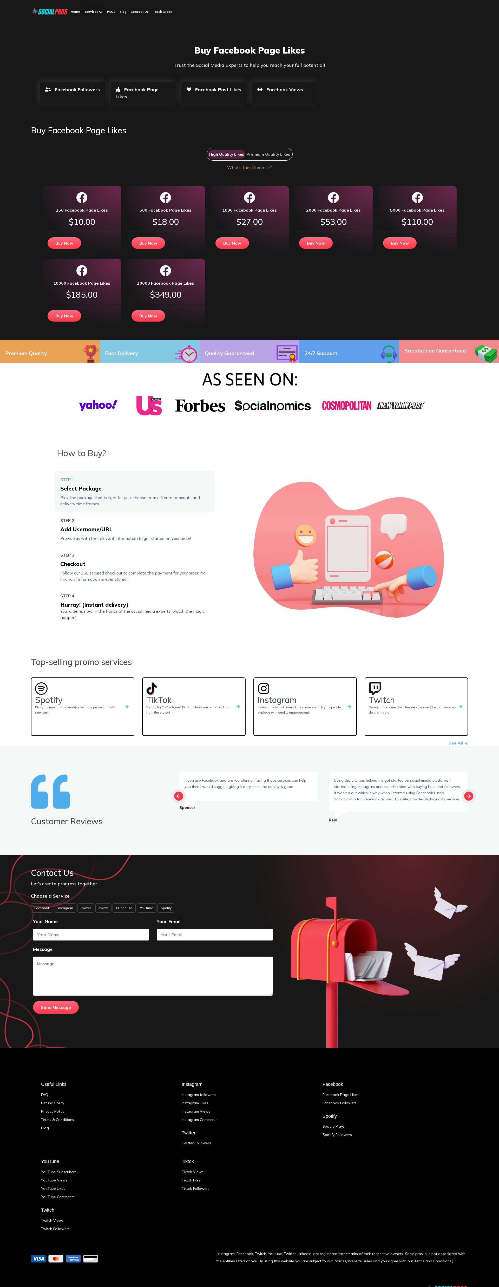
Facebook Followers (77, 90)
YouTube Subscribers (58, 1172)
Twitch (103, 908)
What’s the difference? (249, 167)
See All (456, 743)
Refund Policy (52, 1103)
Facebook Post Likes (217, 90)
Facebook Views (284, 90)
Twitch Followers (55, 1228)
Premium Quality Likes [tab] (268, 154)
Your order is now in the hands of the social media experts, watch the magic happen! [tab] (132, 606)
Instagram (65, 908)
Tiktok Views (192, 1172)
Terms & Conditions (57, 1119)
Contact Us (140, 12)
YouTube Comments (58, 1196)
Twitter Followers (196, 1143)
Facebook (42, 908)
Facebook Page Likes (137, 93)
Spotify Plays (334, 1126)
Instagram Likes (195, 1103)
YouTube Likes (53, 1188)
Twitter (86, 908)
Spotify (166, 908)
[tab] (134, 491)
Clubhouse (124, 908)
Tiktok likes (191, 1180)
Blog (123, 12)
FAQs (111, 12)
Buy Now (64, 243)
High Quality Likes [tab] (226, 154)
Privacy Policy (52, 1111)
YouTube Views (54, 1180)
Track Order (162, 12)
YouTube (146, 908)
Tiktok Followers (195, 1188)
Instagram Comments (200, 1119)
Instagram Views (196, 1111)
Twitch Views (52, 1220)
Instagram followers (199, 1094)
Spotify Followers (337, 1134)
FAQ (44, 1094)
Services (92, 12)
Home (75, 12)
